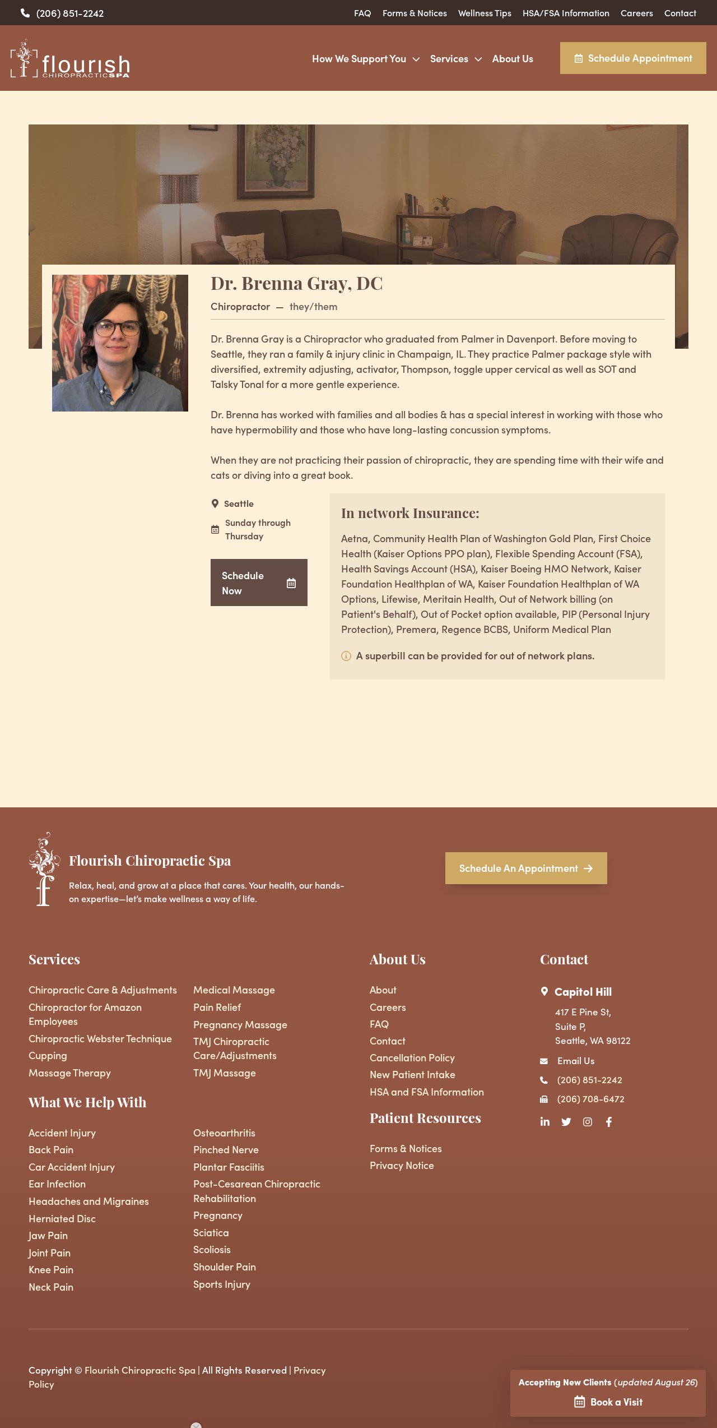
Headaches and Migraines (89, 1201)
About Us (512, 58)
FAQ (362, 12)
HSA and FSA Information (427, 1091)
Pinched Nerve (226, 1149)
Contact (680, 12)
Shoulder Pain (224, 1266)
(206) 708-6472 (591, 1098)
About (383, 989)
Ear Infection (57, 1183)
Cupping (48, 1055)
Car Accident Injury (72, 1166)
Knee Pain (51, 1269)
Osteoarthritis (224, 1132)
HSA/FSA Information (566, 12)
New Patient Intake (412, 1074)
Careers (637, 12)
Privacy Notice (402, 1165)
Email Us (576, 1060)
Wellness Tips (484, 12)
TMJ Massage (224, 1072)
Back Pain (51, 1149)
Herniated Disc (62, 1218)
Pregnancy (218, 1215)
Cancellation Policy (412, 1057)
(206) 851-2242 (70, 13)
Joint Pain (50, 1252)
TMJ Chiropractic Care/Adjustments (235, 1048)
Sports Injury (221, 1284)
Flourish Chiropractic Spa (140, 1369)
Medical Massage (234, 989)
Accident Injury (62, 1132)
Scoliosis (212, 1249)
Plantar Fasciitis (228, 1166)
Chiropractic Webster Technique (100, 1038)
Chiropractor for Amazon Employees (85, 1014)
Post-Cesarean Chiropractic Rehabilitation (256, 1190)
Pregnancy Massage (240, 1024)
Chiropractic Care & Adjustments (103, 989)
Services (449, 58)
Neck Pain (51, 1286)
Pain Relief (217, 1007)
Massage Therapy (70, 1072)
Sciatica (211, 1232)
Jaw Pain (48, 1235)
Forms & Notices (415, 12)
